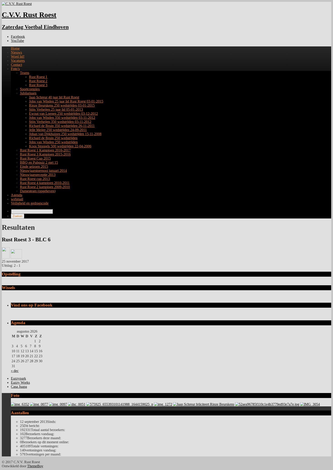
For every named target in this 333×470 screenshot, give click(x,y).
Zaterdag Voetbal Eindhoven (35, 27)
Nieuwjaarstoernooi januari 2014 (43, 171)
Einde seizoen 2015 (34, 166)
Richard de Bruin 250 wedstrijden (53, 138)
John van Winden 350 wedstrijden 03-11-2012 (62, 118)
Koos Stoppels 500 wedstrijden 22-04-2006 (60, 146)
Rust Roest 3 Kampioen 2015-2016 (45, 154)
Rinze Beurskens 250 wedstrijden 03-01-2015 (62, 105)
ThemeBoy (35, 466)
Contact (16, 65)
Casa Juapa (19, 386)
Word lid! (17, 56)
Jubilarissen (28, 93)
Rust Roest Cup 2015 (35, 158)
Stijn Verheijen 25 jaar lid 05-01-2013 (56, 109)
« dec (15, 371)
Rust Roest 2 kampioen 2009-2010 (45, 187)
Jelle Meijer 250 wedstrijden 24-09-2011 (58, 130)
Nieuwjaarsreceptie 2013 (38, 175)
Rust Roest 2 (38, 81)
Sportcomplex (30, 89)
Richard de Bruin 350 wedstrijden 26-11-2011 (62, 126)
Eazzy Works (20, 382)
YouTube (17, 41)
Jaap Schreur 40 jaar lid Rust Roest (54, 97)
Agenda (16, 195)
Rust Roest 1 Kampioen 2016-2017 (45, 150)
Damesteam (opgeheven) (38, 191)
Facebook (18, 36)
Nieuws (16, 52)
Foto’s (15, 69)
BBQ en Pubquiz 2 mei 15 (39, 162)
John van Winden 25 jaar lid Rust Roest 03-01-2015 (66, 101)
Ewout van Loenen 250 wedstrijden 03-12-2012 (63, 113)
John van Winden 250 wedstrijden (53, 142)
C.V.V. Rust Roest (29, 15)
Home (15, 48)
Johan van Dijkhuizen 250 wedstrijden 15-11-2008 (65, 134)
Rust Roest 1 (38, 77)
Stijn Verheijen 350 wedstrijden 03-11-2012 (60, 122)
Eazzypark (18, 378)
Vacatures (18, 60)
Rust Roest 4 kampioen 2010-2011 (45, 183)
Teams (24, 73)
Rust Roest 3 (38, 85)
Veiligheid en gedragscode (29, 203)
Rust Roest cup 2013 (35, 179)
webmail (17, 199)
